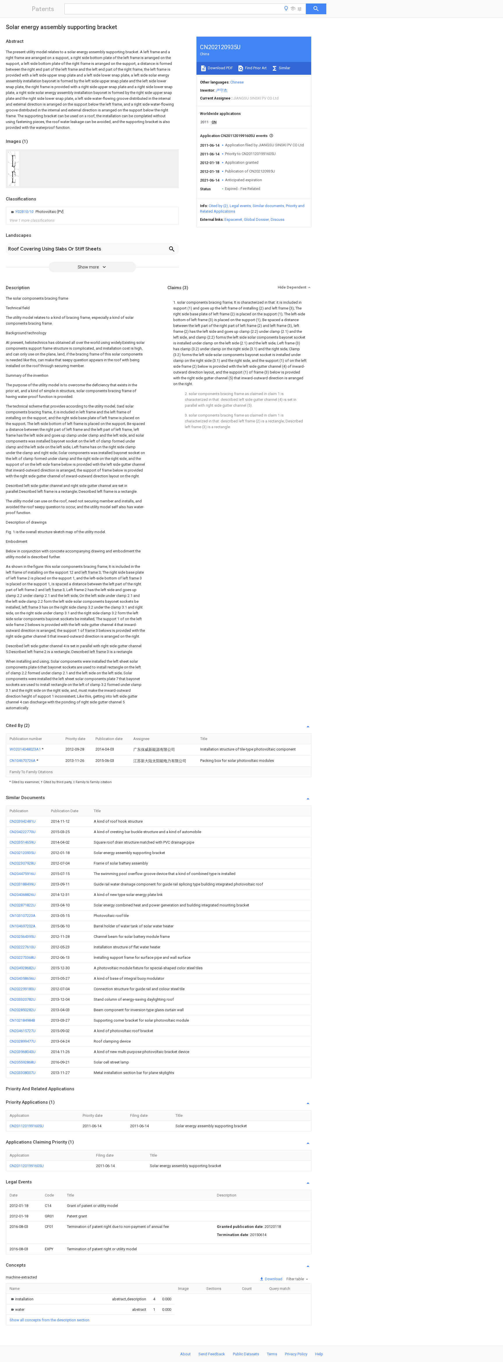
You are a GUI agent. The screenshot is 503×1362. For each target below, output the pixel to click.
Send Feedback (212, 1354)
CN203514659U (23, 842)
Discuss (277, 219)
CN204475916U (23, 874)
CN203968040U (23, 1052)
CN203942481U (23, 821)
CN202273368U (23, 957)
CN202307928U (23, 863)
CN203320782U (23, 999)
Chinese (237, 82)
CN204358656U (23, 978)
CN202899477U (23, 1041)
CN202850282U (23, 1010)
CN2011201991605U (27, 1126)
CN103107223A (23, 915)
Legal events (240, 206)
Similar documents (268, 206)
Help (319, 1354)
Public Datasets (246, 1354)
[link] (36, 212)
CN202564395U (23, 936)
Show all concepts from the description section (49, 1320)
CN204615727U (23, 1031)
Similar (284, 68)
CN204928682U (23, 968)
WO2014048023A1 (26, 749)
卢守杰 (221, 90)
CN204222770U (23, 832)
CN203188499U (23, 884)
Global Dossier (256, 219)
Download (273, 1279)
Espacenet (233, 219)
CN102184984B (22, 1020)
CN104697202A (23, 926)
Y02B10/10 (24, 211)
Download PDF (220, 68)
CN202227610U (23, 947)
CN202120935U (23, 853)
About (185, 1354)
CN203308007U (23, 1073)
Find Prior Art (255, 68)
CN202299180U (23, 989)
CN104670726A (23, 760)
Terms (272, 1354)
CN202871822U (23, 905)
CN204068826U (23, 894)
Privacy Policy (296, 1354)
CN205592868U (23, 1062)
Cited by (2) (218, 206)
